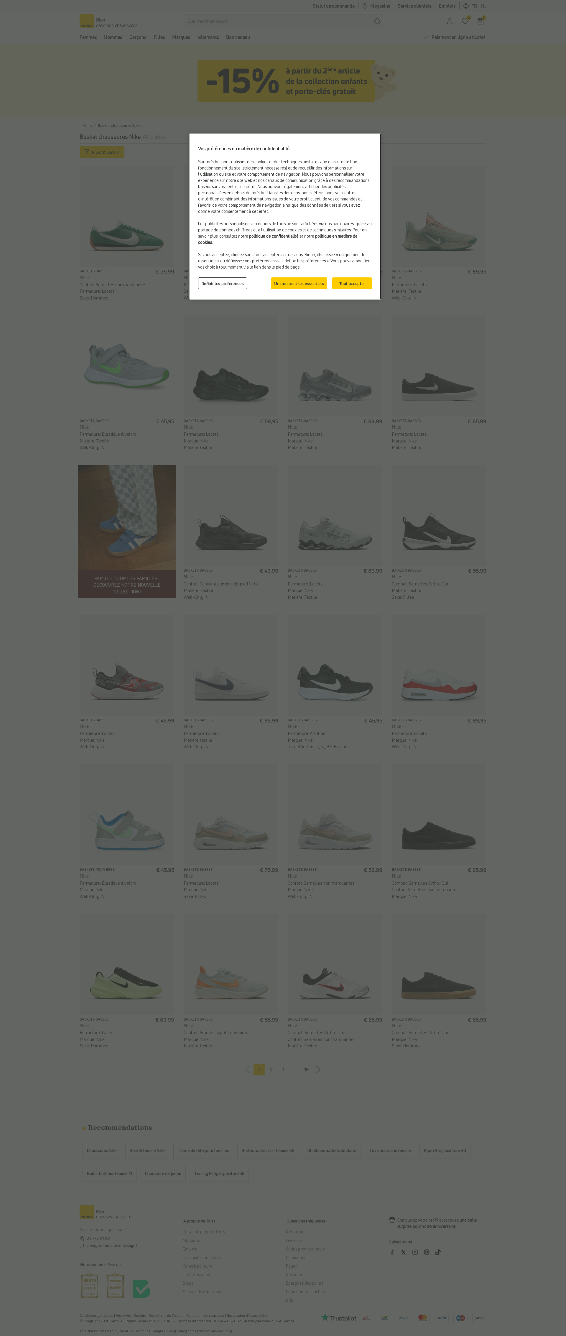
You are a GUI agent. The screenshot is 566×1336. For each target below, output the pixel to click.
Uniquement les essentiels (299, 283)
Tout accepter (352, 283)
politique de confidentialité (274, 236)
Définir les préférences (222, 283)
